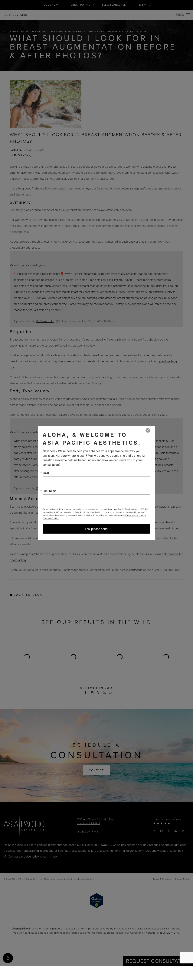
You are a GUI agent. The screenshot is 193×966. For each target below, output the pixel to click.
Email (46, 472)
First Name (49, 490)
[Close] (148, 430)
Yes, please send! (96, 529)
